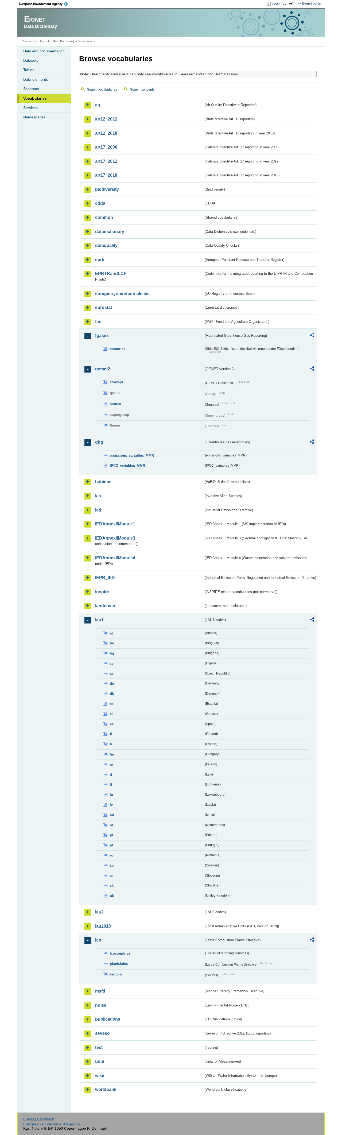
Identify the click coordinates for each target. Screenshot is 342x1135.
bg (112, 653)
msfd (100, 991)
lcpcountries (120, 953)
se (112, 865)
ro (111, 855)
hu (112, 754)
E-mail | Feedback (38, 1119)
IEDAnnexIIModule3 (115, 538)
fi (111, 734)
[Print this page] (285, 3)
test (99, 1047)
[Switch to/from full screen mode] (292, 3)
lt (111, 785)
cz (112, 674)
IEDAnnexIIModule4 (115, 558)
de (112, 683)
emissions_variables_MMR (132, 456)
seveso (102, 1033)
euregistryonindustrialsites (122, 293)
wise (99, 1075)
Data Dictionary (64, 41)
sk (112, 886)
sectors (116, 974)
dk (112, 694)
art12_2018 (106, 133)
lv (111, 805)
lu (111, 795)
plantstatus (119, 964)
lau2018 (103, 926)
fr (111, 744)
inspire (102, 592)
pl (111, 835)
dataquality (106, 245)
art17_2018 (106, 175)
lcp (98, 940)
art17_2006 (106, 147)
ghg (99, 442)
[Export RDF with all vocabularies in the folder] (312, 336)
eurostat (103, 307)
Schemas (31, 89)
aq (97, 105)
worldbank (105, 1089)
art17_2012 (106, 161)
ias (98, 496)
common (104, 217)
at (111, 633)
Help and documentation (44, 51)
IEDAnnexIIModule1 (115, 524)
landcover (105, 605)
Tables (28, 70)
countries (117, 349)
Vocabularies (35, 98)
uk (112, 896)
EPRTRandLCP (111, 273)
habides (103, 481)
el (111, 714)
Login (275, 3)
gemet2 (102, 369)
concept (116, 382)
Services (30, 108)
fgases (102, 335)
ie (111, 764)
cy (112, 663)
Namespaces (34, 117)
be (112, 643)
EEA (45, 3)
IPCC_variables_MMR (127, 466)
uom (99, 1061)
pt (111, 845)
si (111, 876)
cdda (100, 203)
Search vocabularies (102, 89)
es (112, 724)
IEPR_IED (105, 577)
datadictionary (109, 231)
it (111, 775)
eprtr (100, 259)
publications (107, 1019)
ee (112, 704)
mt (112, 815)
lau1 (99, 620)
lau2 (99, 912)
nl (111, 825)
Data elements (35, 79)
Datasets (30, 60)
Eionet (44, 41)
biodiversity (107, 189)
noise (100, 1005)
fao (98, 321)
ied (98, 510)
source (115, 404)
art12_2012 (106, 119)
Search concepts (142, 89)
